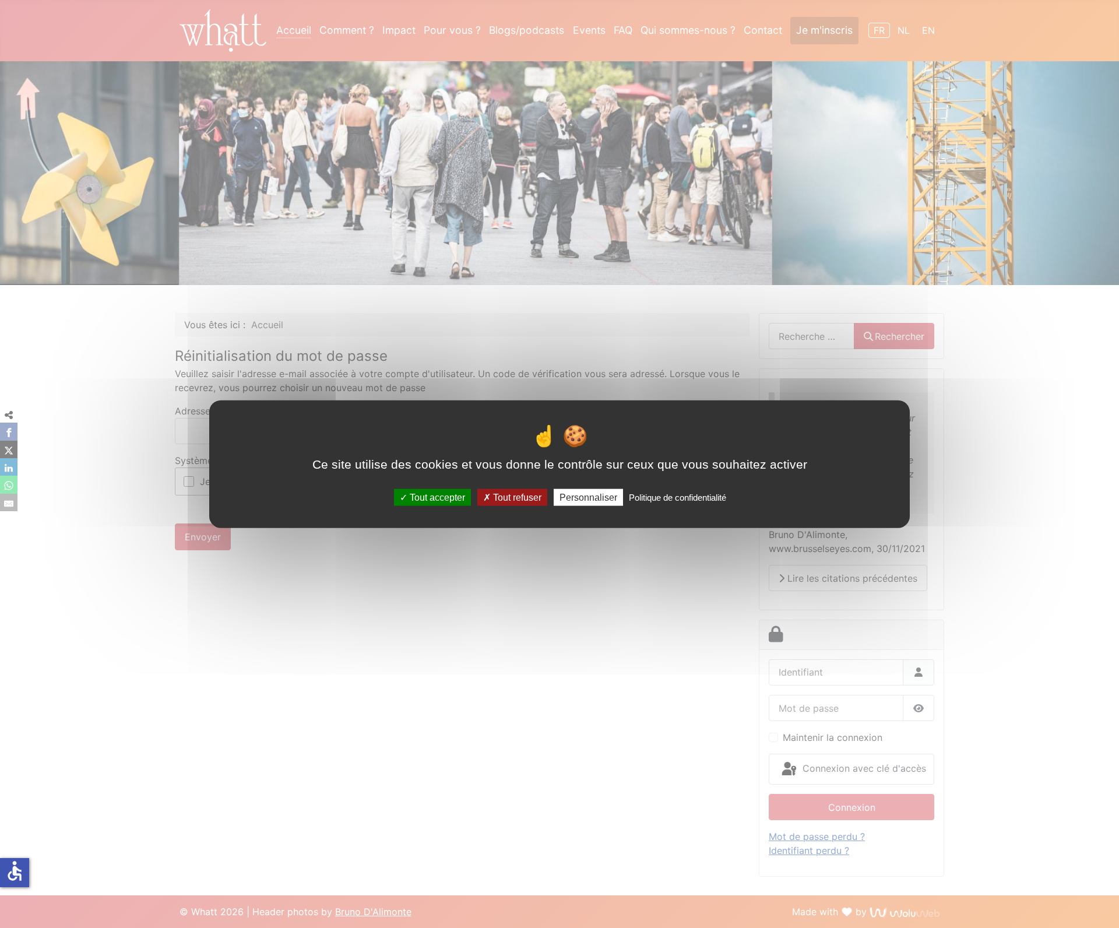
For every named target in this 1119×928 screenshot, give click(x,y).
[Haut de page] (1103, 911)
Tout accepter (436, 497)
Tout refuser (516, 497)
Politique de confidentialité (677, 497)
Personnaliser (588, 497)
